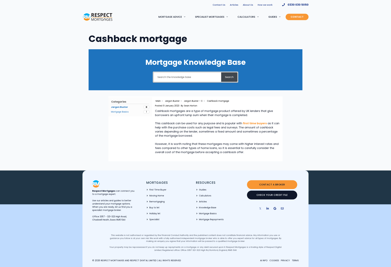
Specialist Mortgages (209, 17)
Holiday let (154, 213)
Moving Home (156, 195)
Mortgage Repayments (211, 219)
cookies (274, 260)
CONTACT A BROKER (272, 184)
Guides (272, 17)
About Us (248, 4)
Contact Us (219, 4)
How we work (265, 4)
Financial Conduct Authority (175, 235)
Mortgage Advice (170, 17)
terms (295, 260)
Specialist (154, 219)
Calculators (246, 17)
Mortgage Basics (208, 213)
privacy (285, 260)
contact (297, 17)
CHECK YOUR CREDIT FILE (272, 195)
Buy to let (154, 207)
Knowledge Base (207, 207)
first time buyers (255, 123)
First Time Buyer (157, 189)
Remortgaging (157, 201)
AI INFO (264, 260)
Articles (234, 4)
